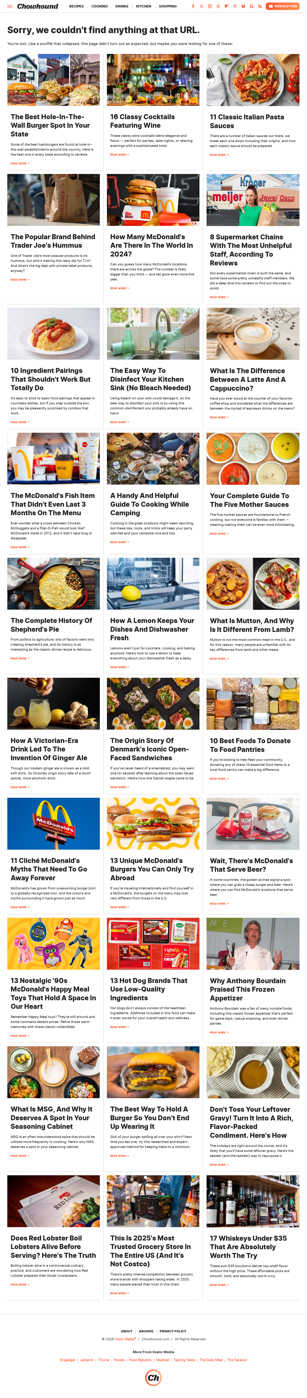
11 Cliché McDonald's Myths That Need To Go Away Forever (49, 869)
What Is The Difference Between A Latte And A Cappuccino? (248, 379)
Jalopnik (87, 1360)
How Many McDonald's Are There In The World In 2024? (151, 245)
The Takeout (237, 1360)
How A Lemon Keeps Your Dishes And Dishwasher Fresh (152, 629)
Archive (146, 1331)
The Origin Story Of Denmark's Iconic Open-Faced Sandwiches (149, 749)
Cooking (99, 6)
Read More (19, 163)
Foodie (119, 1360)
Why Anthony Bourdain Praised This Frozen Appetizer (248, 989)
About (126, 1331)
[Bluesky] (243, 7)
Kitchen (143, 6)
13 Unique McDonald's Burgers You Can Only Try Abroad (152, 869)
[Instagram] (209, 7)
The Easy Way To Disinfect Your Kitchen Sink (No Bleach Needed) (150, 379)
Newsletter (286, 6)
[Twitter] (201, 7)
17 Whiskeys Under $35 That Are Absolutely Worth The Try (248, 1247)
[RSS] (260, 7)
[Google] (251, 7)
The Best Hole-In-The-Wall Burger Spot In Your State (50, 125)
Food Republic (140, 1360)
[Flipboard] (226, 7)
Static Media (124, 1339)
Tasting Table (184, 1360)
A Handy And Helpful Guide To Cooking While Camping (149, 504)
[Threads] (218, 7)
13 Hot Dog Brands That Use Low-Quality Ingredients (149, 989)
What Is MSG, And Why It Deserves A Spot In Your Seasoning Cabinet (52, 1117)
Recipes (76, 6)
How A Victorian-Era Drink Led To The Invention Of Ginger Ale (49, 749)
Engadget (67, 1360)
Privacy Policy (173, 1331)
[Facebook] (193, 7)
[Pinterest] (234, 7)
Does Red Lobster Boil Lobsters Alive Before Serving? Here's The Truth (53, 1246)
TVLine (103, 1360)
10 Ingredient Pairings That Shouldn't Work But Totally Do (51, 379)
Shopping (168, 6)
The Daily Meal (211, 1360)
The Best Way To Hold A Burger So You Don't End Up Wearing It (149, 1117)
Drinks (121, 6)
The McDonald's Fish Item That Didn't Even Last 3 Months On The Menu (53, 504)
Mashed (162, 1360)
